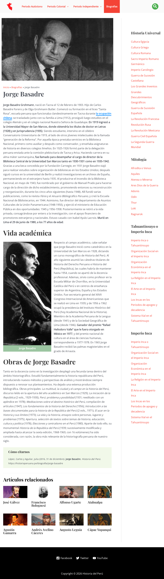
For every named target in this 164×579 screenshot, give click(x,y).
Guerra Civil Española (144, 136)
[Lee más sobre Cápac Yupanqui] (100, 519)
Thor (134, 202)
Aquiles (135, 174)
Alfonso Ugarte (70, 502)
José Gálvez (11, 502)
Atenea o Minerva (141, 179)
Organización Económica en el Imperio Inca (141, 267)
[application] (67, 6)
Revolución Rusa (141, 124)
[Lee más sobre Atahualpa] (100, 491)
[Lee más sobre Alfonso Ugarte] (71, 491)
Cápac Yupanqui (99, 529)
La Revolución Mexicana (145, 130)
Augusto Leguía (70, 529)
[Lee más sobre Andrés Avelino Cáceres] (43, 519)
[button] (58, 6)
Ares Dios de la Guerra (144, 185)
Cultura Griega (140, 47)
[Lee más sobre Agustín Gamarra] (15, 519)
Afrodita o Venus (141, 168)
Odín (134, 197)
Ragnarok (137, 214)
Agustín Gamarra (9, 531)
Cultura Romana (141, 53)
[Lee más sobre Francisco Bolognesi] (43, 491)
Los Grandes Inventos (144, 86)
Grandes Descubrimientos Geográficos (141, 97)
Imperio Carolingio (142, 70)
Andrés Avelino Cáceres (42, 531)
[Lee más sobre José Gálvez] (15, 491)
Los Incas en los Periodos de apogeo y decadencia (144, 305)
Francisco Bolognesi (38, 503)
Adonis (135, 191)
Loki (133, 208)
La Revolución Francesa (145, 119)
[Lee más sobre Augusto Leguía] (71, 519)
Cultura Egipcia (140, 41)
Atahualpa (95, 502)
